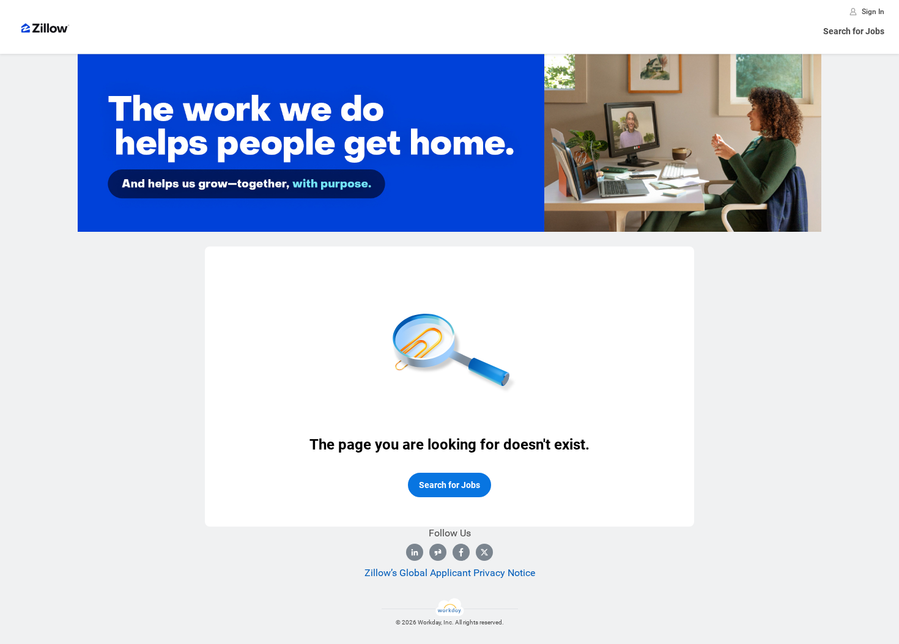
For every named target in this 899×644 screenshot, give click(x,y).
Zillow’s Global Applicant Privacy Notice (449, 573)
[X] (484, 552)
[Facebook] (461, 552)
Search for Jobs (853, 31)
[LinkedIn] (414, 552)
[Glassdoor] (437, 552)
